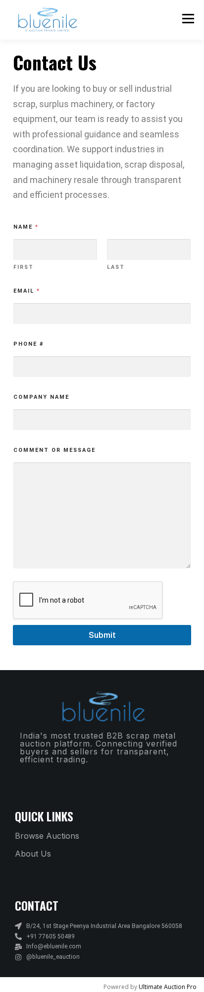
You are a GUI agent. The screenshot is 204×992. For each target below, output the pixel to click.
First (23, 267)
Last (116, 267)
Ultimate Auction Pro (168, 987)
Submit (102, 635)
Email (26, 291)
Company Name (41, 397)
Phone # (28, 344)
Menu (187, 18)
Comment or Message (54, 450)
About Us (33, 854)
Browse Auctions (47, 836)
